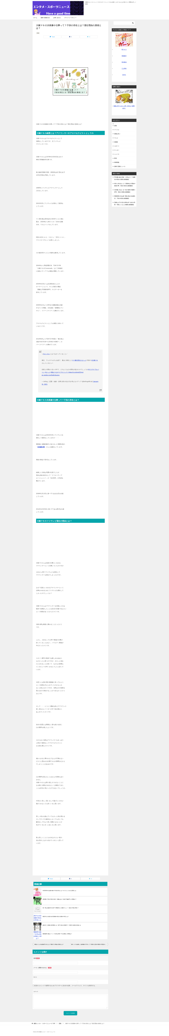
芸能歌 (116, 142)
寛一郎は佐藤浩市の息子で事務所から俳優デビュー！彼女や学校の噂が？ (61, 907)
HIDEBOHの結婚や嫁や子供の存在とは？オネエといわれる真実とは (59, 890)
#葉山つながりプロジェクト (60, 372)
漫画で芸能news (45, 17)
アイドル (116, 129)
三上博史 (124, 68)
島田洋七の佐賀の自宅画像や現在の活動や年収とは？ (56, 916)
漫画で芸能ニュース (119, 166)
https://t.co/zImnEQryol (76, 372)
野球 (115, 158)
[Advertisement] (70, 52)
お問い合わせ (57, 17)
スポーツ (116, 146)
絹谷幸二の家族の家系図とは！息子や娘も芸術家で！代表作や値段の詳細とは (62, 925)
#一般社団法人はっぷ (79, 360)
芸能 (38, 33)
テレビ (116, 138)
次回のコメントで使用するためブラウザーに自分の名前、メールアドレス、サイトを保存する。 (65, 985)
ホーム (35, 17)
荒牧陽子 (124, 56)
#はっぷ (47, 372)
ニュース (116, 154)
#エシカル (46, 354)
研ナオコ (124, 49)
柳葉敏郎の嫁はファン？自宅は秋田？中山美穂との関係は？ (57, 933)
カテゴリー (116, 120)
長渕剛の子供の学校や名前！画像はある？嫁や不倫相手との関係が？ (59, 899)
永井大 (124, 74)
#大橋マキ (94, 360)
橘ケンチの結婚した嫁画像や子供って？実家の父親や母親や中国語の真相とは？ (89, 944)
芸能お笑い (117, 133)
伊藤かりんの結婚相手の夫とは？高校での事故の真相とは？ (49, 944)
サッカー (116, 150)
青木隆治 (124, 62)
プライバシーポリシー (70, 17)
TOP (44, 1023)
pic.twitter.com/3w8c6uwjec (51, 375)
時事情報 (116, 162)
